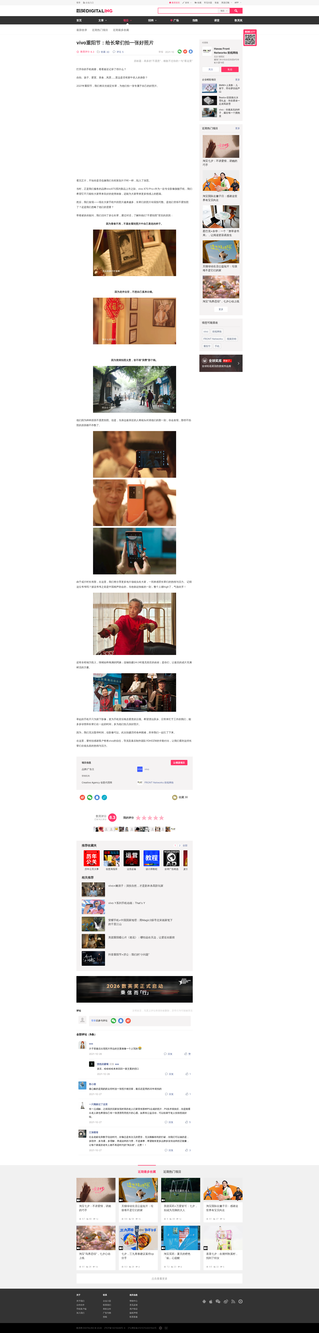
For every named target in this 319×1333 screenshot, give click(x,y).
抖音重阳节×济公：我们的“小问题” (128, 954)
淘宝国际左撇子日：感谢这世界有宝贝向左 (220, 198)
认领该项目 (179, 762)
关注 (210, 69)
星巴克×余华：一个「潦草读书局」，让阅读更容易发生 (221, 233)
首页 (79, 20)
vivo (206, 331)
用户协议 (134, 1309)
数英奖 (239, 20)
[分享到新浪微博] (185, 51)
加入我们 (80, 1313)
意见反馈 (134, 1305)
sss (91, 1043)
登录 (78, 2)
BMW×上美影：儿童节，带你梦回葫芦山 (229, 88)
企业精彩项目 (209, 79)
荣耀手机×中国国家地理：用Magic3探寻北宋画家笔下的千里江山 (140, 922)
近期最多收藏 (121, 30)
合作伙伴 (80, 1305)
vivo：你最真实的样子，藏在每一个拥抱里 (229, 112)
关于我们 (80, 1301)
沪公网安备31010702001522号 (142, 1328)
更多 (237, 128)
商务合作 (107, 1309)
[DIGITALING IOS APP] (210, 1301)
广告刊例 (107, 1313)
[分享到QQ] (191, 51)
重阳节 (207, 346)
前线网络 (217, 331)
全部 (185, 845)
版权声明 (134, 1313)
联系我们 (107, 1305)
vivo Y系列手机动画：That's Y (126, 903)
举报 (161, 51)
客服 (217, 2)
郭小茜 (92, 1084)
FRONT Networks (213, 338)
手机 (217, 346)
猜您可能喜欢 (210, 322)
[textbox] (188, 10)
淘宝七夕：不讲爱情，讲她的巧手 (220, 162)
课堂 (216, 20)
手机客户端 (81, 1309)
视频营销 (231, 338)
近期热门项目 (100, 30)
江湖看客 (93, 1132)
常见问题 (208, 2)
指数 (195, 20)
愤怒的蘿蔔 (103, 1064)
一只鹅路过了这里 (98, 1104)
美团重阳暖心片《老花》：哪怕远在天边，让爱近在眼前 (141, 937)
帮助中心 (134, 1301)
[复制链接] (104, 797)
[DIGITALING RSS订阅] (233, 1301)
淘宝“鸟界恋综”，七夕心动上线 (221, 301)
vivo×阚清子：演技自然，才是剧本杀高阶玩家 (135, 885)
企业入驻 (107, 1301)
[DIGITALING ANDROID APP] (204, 1301)
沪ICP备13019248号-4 (114, 1328)
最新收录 (81, 30)
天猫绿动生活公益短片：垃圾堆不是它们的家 (220, 268)
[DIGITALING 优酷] (240, 1301)
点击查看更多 (159, 1278)
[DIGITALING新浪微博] (226, 1301)
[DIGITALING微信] (218, 1301)
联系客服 (134, 1317)
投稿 (105, 1317)
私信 (230, 69)
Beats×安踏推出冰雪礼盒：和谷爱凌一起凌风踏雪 (229, 100)
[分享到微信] (180, 51)
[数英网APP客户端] (250, 37)
